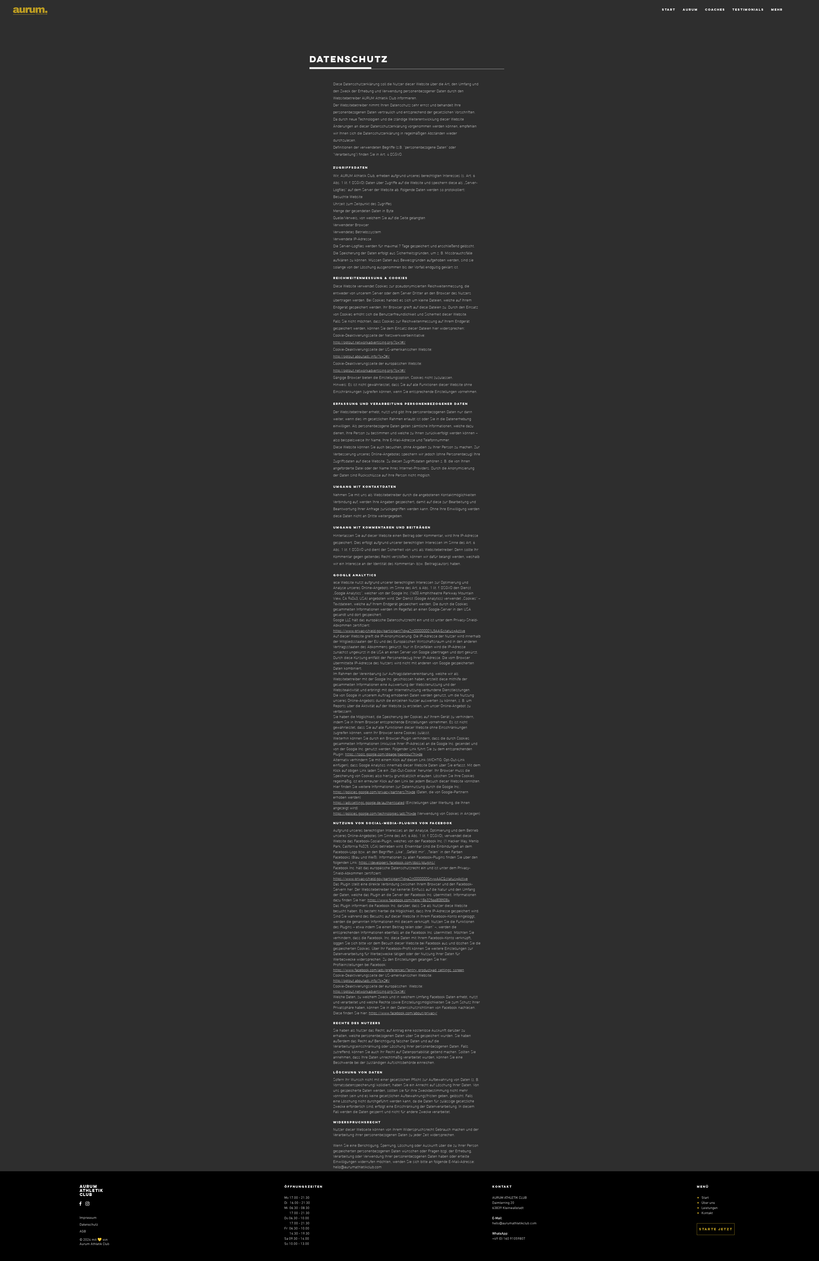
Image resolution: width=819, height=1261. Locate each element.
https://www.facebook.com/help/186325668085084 (408, 899)
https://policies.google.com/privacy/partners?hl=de (374, 791)
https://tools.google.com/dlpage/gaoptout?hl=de (384, 753)
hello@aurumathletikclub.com (357, 1166)
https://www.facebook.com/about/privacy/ (403, 1012)
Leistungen (709, 1208)
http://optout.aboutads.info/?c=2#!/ (361, 355)
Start (705, 1198)
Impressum (88, 1218)
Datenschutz (89, 1225)
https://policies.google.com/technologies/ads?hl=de (374, 813)
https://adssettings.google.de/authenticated (368, 802)
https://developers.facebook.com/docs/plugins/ (397, 862)
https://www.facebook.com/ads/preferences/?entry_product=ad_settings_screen (398, 969)
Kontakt (707, 1213)
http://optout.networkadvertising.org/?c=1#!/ (369, 341)
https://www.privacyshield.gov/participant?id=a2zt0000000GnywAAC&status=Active (400, 878)
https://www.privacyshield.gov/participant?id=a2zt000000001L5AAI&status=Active (399, 630)
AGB (83, 1231)
